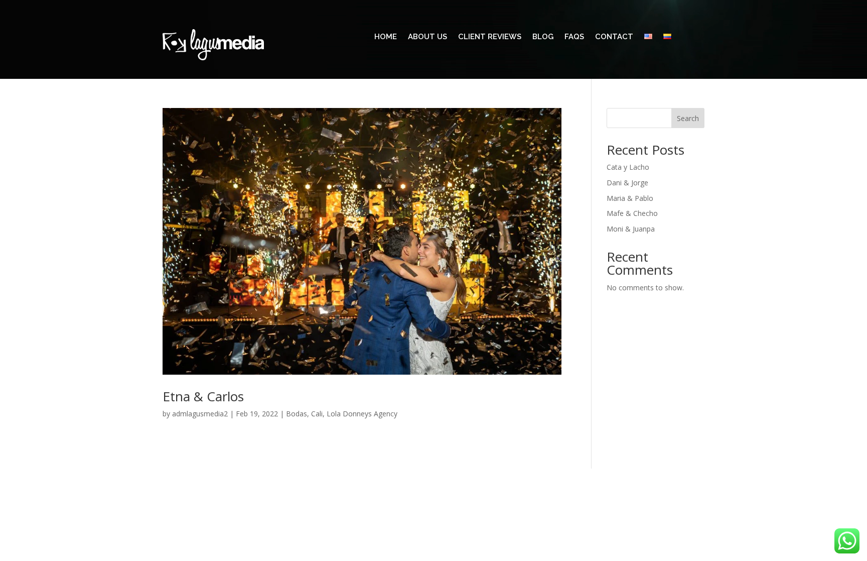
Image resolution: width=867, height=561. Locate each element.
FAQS (574, 37)
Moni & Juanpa (631, 229)
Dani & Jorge (627, 182)
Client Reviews (489, 37)
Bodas (296, 413)
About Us (427, 37)
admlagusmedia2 (200, 413)
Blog (542, 37)
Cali (317, 413)
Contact (614, 37)
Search (688, 118)
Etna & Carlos (203, 396)
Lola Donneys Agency (362, 413)
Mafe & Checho (632, 213)
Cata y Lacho (628, 167)
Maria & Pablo (630, 198)
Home (385, 37)
